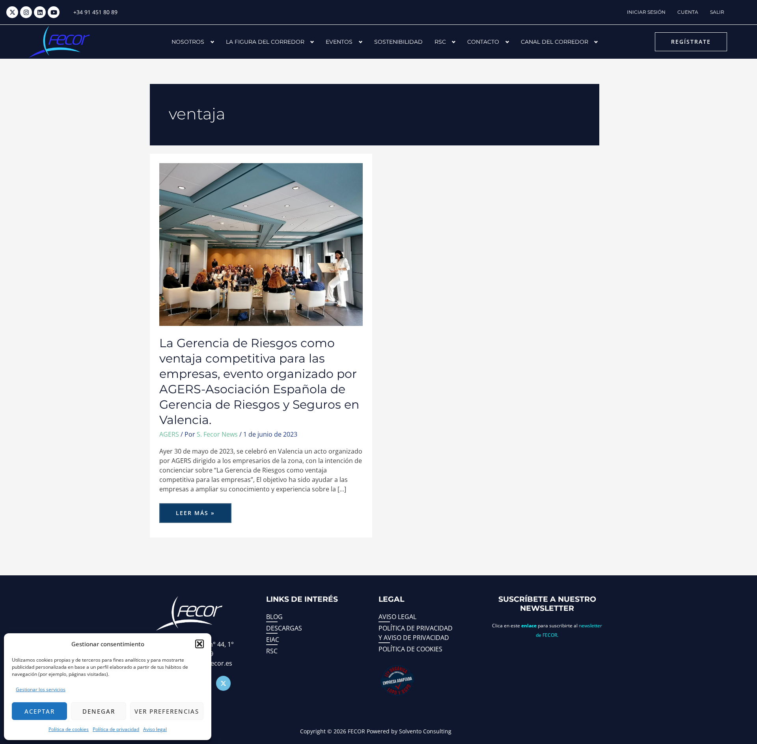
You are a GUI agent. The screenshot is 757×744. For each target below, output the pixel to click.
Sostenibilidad (398, 41)
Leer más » (197, 510)
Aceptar (39, 711)
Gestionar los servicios (40, 689)
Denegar (98, 711)
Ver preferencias (166, 711)
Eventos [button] (339, 41)
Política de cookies (68, 729)
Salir (717, 12)
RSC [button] (440, 41)
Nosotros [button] (188, 41)
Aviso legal (155, 729)
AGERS (169, 434)
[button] (199, 644)
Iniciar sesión (646, 12)
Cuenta (687, 12)
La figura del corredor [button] (265, 41)
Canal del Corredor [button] (554, 41)
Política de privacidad (116, 729)
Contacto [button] (483, 41)
